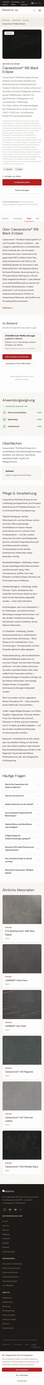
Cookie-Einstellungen (36, 1345)
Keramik (26, 20)
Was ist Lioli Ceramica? (14, 796)
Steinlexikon (16, 20)
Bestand (5, 218)
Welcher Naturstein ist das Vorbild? (19, 804)
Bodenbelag (13, 419)
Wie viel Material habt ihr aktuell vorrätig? (18, 860)
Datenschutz (17, 1344)
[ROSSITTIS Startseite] (10, 10)
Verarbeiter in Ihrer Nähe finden (18, 363)
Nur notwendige (22, 1375)
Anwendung (17, 218)
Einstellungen (22, 1381)
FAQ (37, 218)
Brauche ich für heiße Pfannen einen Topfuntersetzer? (19, 848)
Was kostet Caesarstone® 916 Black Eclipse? (19, 871)
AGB (26, 1344)
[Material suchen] (34, 10)
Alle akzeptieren (22, 1370)
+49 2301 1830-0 (5, 3)
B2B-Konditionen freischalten (17, 357)
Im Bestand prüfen (22, 182)
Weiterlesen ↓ (7, 308)
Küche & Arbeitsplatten (17, 412)
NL (40, 3)
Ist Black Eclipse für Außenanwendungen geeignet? (18, 837)
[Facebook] (10, 1209)
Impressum (6, 1344)
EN (36, 3)
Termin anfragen (22, 190)
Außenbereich (13, 426)
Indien (17, 64)
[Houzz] (21, 1209)
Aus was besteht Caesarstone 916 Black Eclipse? (18, 814)
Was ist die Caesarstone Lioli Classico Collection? (16, 785)
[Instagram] (4, 1209)
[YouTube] (15, 1209)
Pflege (29, 218)
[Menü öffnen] (39, 10)
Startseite (6, 20)
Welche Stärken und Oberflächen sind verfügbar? (18, 825)
